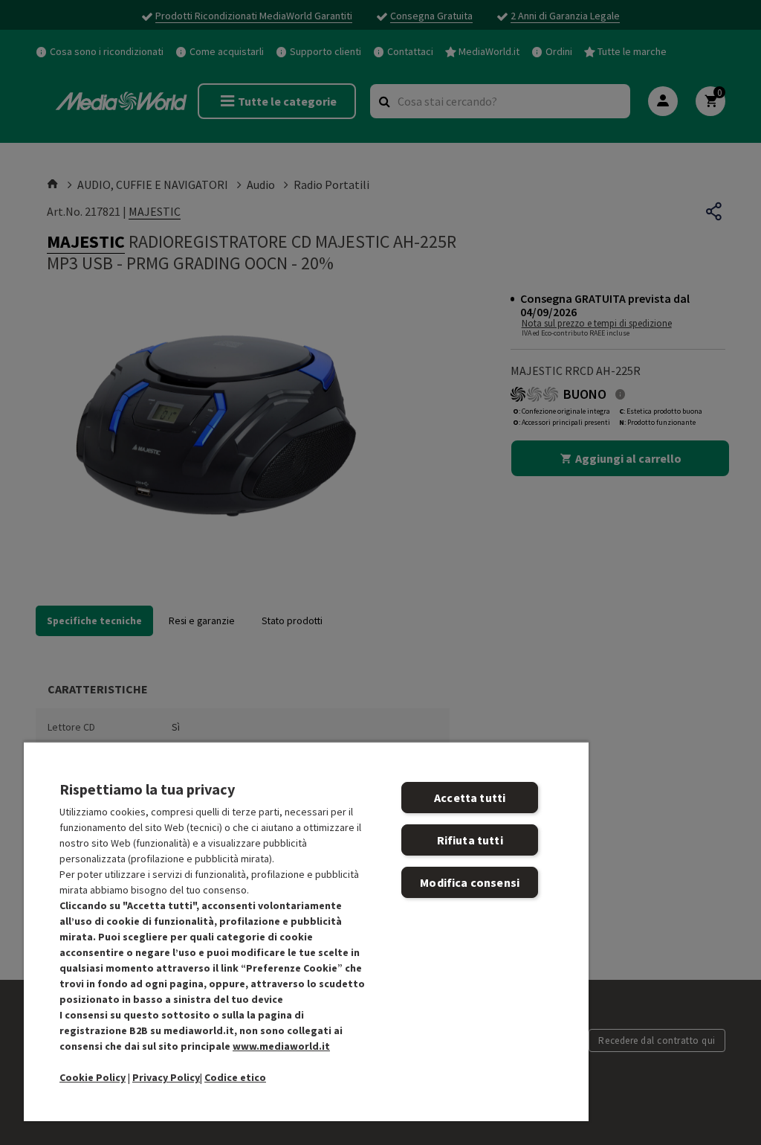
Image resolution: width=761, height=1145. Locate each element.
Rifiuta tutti (470, 840)
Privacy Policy (166, 1077)
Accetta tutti (469, 797)
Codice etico (235, 1077)
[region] (306, 931)
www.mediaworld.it (281, 1046)
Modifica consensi (469, 882)
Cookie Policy (92, 1077)
